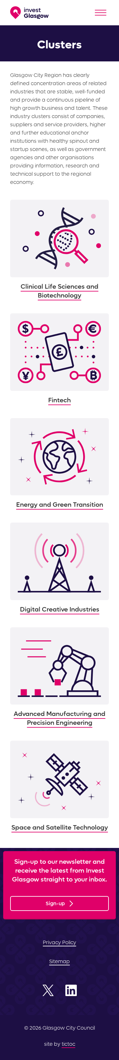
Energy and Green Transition (59, 464)
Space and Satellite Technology (59, 786)
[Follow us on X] (48, 990)
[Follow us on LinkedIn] (71, 990)
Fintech (59, 359)
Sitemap (59, 961)
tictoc (68, 1044)
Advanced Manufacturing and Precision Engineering (59, 677)
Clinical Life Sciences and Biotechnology (59, 250)
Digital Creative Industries (59, 568)
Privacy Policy (59, 942)
